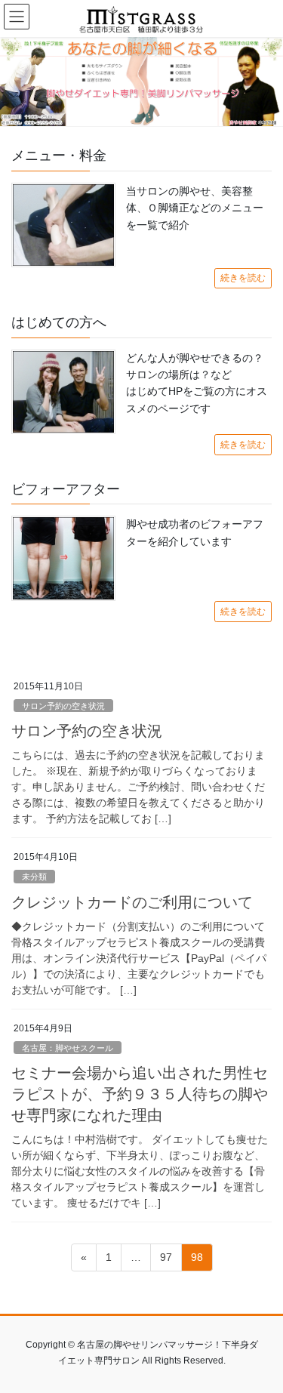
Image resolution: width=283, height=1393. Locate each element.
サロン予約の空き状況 (63, 705)
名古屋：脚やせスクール (67, 1047)
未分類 (34, 876)
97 (165, 1260)
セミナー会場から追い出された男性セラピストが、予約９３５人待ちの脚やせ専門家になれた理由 (139, 1094)
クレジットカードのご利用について (132, 902)
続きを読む (243, 278)
